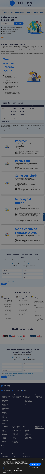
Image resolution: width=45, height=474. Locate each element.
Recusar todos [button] (35, 467)
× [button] (43, 459)
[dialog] (22, 466)
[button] (15, 472)
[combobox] (42, 459)
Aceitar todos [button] (35, 464)
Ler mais (18, 465)
